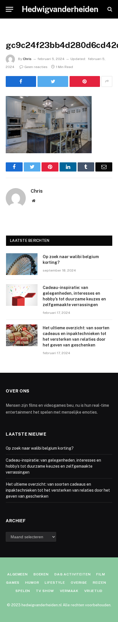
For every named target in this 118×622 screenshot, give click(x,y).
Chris (27, 59)
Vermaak (69, 591)
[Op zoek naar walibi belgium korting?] (22, 264)
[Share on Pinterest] (85, 81)
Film (100, 574)
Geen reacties (36, 67)
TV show (45, 591)
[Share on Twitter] (53, 81)
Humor (32, 583)
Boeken (41, 574)
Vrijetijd (93, 591)
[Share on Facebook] (21, 81)
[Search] (109, 9)
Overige (79, 583)
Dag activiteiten (72, 574)
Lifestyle (55, 583)
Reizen (99, 583)
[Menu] (9, 9)
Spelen (22, 591)
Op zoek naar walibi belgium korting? (40, 448)
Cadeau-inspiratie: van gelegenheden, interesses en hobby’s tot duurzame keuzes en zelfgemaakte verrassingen (53, 466)
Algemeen (17, 574)
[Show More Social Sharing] (106, 81)
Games (12, 583)
